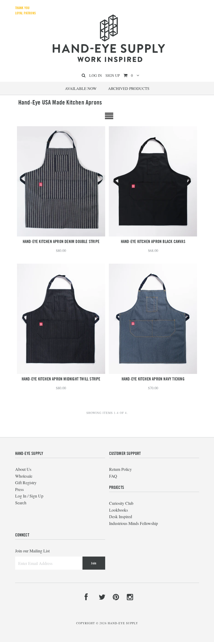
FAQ (113, 476)
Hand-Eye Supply (123, 623)
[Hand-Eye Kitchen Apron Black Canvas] (153, 181)
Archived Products (128, 88)
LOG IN (95, 75)
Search (20, 502)
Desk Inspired (120, 516)
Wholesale (23, 476)
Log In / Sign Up (29, 496)
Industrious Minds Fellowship (133, 523)
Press (19, 489)
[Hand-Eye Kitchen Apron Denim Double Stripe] (61, 181)
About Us (23, 469)
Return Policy (120, 469)
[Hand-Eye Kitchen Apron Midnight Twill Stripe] (61, 319)
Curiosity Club (121, 503)
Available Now (81, 88)
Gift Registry (26, 482)
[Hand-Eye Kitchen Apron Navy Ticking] (153, 319)
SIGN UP (112, 75)
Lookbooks (118, 510)
